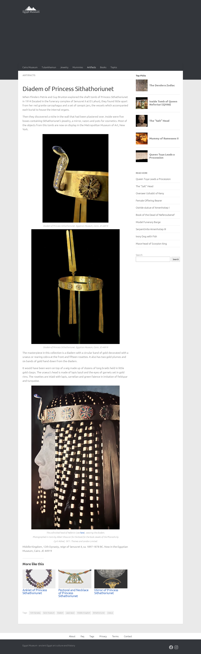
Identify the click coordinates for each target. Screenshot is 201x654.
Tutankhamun (49, 67)
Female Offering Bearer (149, 200)
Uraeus (110, 613)
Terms (115, 636)
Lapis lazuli (70, 613)
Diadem (60, 613)
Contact (128, 636)
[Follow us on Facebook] (171, 647)
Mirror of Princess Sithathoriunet (106, 591)
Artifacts (91, 67)
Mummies (78, 67)
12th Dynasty (35, 613)
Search (139, 254)
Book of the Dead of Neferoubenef (155, 214)
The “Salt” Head (144, 186)
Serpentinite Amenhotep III (151, 229)
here (82, 532)
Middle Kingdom (83, 613)
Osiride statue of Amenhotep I (153, 207)
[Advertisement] (100, 41)
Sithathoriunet (99, 613)
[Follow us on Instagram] (176, 647)
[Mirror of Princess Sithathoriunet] (110, 578)
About (72, 636)
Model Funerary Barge (148, 222)
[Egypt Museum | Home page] (31, 9)
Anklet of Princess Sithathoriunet (35, 591)
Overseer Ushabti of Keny (150, 193)
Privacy (103, 636)
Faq (82, 636)
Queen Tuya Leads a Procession (153, 179)
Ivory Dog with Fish (146, 236)
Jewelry (64, 67)
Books (103, 67)
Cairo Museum (30, 67)
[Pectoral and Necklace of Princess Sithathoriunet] (74, 578)
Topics (114, 67)
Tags (91, 636)
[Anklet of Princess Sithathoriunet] (39, 578)
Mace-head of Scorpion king (151, 243)
